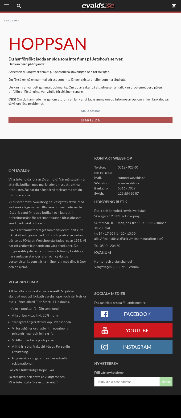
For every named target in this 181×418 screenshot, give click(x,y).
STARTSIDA (90, 120)
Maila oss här (90, 111)
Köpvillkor (46, 370)
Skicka (166, 382)
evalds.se (10, 20)
